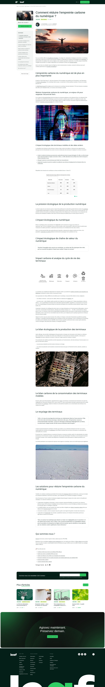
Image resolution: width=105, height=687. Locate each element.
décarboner (84, 59)
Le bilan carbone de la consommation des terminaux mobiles (24, 58)
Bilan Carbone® (22, 658)
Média (31, 674)
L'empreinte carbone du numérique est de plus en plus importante (25, 37)
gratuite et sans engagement (55, 541)
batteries (69, 298)
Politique (51, 662)
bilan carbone (79, 541)
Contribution (21, 660)
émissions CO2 (67, 493)
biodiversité (47, 512)
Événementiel (33, 668)
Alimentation (32, 656)
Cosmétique (32, 664)
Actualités (52, 656)
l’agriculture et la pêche (46, 231)
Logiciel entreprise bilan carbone (45, 561)
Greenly (37, 538)
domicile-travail (47, 508)
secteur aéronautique (41, 82)
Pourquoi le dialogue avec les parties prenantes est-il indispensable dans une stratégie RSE (58, 557)
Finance (31, 670)
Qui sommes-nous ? (22, 68)
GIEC (51, 658)
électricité (38, 337)
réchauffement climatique (52, 58)
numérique (85, 209)
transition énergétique (51, 66)
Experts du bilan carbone (43, 559)
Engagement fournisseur (21, 667)
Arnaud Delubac (48, 25)
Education (32, 666)
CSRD (20, 662)
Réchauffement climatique (53, 665)
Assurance (32, 658)
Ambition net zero (22, 656)
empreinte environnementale (46, 101)
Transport (41, 662)
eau (71, 224)
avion (61, 400)
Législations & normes (23, 673)
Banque (31, 660)
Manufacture (32, 672)
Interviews (21, 671)
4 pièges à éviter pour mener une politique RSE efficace (50, 551)
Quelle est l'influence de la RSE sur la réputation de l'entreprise (51, 555)
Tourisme (40, 660)
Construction (32, 662)
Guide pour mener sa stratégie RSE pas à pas (47, 553)
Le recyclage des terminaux (23, 61)
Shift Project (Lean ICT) (42, 86)
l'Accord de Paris (46, 97)
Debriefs (20, 664)
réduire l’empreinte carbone (77, 507)
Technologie (41, 656)
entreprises (52, 430)
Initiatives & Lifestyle (54, 660)
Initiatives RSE (22, 669)
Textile (40, 658)
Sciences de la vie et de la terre (54, 668)
